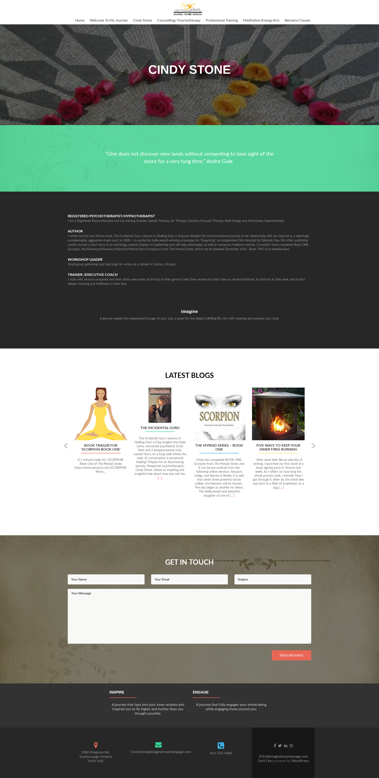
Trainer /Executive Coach (93, 275)
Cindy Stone (142, 20)
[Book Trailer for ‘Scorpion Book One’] (100, 414)
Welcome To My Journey (109, 20)
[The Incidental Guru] (160, 405)
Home (79, 20)
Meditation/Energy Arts (261, 20)
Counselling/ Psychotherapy (178, 20)
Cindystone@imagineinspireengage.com (160, 752)
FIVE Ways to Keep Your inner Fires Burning (278, 447)
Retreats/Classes (297, 20)
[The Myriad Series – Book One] (219, 414)
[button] (66, 445)
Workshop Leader (85, 259)
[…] (159, 478)
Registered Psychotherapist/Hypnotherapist (111, 216)
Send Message (291, 655)
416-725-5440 (221, 753)
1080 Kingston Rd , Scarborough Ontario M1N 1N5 (95, 757)
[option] (189, 451)
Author (75, 231)
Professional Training (222, 20)
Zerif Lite (265, 761)
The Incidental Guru (160, 428)
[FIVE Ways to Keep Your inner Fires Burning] (278, 414)
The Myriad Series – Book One (219, 447)
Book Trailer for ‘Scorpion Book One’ (101, 447)
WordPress (300, 761)
